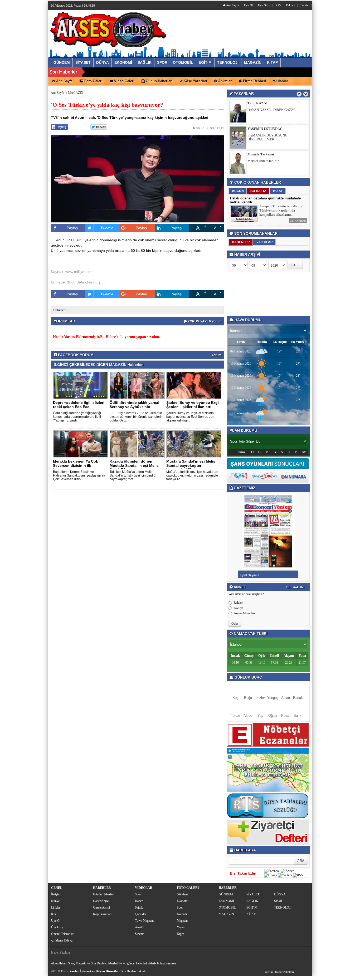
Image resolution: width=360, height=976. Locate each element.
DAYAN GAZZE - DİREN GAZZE (271, 110)
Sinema (139, 934)
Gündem (182, 894)
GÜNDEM (226, 894)
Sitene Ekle (62, 940)
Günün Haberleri (103, 894)
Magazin (182, 921)
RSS (278, 5)
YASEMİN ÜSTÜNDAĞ (265, 129)
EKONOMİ (226, 901)
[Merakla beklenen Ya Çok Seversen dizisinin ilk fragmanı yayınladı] (81, 444)
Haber (139, 901)
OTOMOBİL (227, 907)
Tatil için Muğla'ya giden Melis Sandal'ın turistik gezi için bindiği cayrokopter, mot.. (133, 475)
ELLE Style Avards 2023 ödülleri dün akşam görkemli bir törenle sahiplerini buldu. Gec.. (136, 416)
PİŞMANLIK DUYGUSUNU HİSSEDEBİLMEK (267, 137)
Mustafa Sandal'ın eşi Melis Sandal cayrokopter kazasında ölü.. (190, 465)
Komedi (182, 914)
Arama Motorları (244, 613)
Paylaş (72, 228)
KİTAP (251, 914)
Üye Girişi (264, 5)
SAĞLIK (252, 901)
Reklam (290, 5)
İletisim (304, 5)
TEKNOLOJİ (282, 907)
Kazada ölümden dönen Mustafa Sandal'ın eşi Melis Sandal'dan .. (134, 465)
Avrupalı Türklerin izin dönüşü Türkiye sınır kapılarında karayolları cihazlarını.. (281, 210)
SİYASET (252, 894)
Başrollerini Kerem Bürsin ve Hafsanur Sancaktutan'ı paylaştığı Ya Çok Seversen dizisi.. (79, 475)
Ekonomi (182, 901)
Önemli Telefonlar (62, 934)
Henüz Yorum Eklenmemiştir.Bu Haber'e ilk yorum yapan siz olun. (106, 337)
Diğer (180, 934)
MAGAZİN (75, 93)
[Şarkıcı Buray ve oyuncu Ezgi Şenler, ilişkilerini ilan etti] (194, 385)
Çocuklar (140, 914)
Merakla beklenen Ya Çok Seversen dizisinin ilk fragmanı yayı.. (75, 465)
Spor (138, 894)
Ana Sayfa (232, 5)
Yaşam (181, 927)
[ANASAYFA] (108, 28)
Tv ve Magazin (144, 921)
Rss (53, 914)
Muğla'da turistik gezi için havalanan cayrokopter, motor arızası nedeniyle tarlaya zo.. (192, 475)
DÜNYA (280, 894)
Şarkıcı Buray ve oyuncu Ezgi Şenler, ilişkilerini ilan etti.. (192, 404)
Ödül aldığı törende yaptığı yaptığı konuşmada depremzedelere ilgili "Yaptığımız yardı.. (77, 416)
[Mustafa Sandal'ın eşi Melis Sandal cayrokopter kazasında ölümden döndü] (194, 444)
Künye (55, 901)
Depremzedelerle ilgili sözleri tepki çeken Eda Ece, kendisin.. (78, 406)
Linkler (55, 907)
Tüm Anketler (295, 587)
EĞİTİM (251, 907)
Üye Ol (248, 5)
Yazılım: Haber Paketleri (279, 971)
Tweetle (106, 228)
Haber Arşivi (101, 901)
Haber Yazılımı (60, 952)
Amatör (139, 927)
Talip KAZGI (257, 103)
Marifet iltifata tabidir (263, 161)
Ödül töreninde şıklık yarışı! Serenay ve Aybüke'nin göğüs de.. (134, 406)
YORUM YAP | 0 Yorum (204, 321)
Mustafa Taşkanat (260, 154)
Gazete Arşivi (101, 907)
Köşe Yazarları (102, 914)
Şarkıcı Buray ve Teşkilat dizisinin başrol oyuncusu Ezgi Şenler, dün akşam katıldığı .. (190, 416)
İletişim (55, 894)
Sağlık (139, 907)
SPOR (278, 901)
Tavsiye (238, 608)
